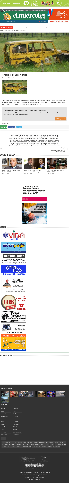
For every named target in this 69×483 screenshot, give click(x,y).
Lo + (14, 439)
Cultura (2, 421)
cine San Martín (56, 446)
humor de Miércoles (35, 444)
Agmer (24, 442)
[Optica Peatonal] (13, 327)
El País (2, 429)
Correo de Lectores (5, 419)
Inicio (1, 30)
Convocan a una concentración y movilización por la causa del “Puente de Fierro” (57, 149)
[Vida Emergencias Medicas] (13, 235)
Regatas (13, 446)
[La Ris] (13, 302)
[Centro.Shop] (13, 258)
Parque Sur (19, 444)
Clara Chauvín (58, 444)
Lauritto (64, 444)
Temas (3, 439)
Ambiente (3, 408)
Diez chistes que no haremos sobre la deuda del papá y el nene (33, 171)
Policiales (15, 426)
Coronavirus (29, 442)
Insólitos (7, 30)
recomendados (12, 444)
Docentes (4, 446)
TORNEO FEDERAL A (26, 446)
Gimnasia (14, 442)
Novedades (16, 424)
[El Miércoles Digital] (34, 15)
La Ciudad (15, 416)
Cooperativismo (4, 416)
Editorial (3, 426)
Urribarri (52, 444)
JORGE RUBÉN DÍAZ (43, 442)
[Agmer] (13, 284)
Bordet (42, 444)
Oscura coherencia (8, 148)
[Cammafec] (13, 270)
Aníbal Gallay (4, 444)
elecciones (18, 446)
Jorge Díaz (28, 444)
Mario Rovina (62, 442)
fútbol (9, 446)
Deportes (3, 424)
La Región (15, 421)
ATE (23, 444)
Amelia (2, 411)
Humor (14, 411)
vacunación (51, 442)
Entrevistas (3, 432)
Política (15, 429)
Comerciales (4, 413)
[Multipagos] (13, 247)
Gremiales (15, 408)
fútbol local (49, 446)
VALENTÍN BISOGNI (36, 446)
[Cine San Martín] (13, 316)
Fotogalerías (4, 434)
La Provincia (16, 419)
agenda (56, 442)
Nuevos (9, 439)
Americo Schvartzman (6, 442)
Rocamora (36, 442)
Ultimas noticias (17, 432)
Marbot (47, 444)
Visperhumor (16, 434)
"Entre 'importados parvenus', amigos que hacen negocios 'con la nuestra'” (30, 27)
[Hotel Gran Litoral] (13, 342)
